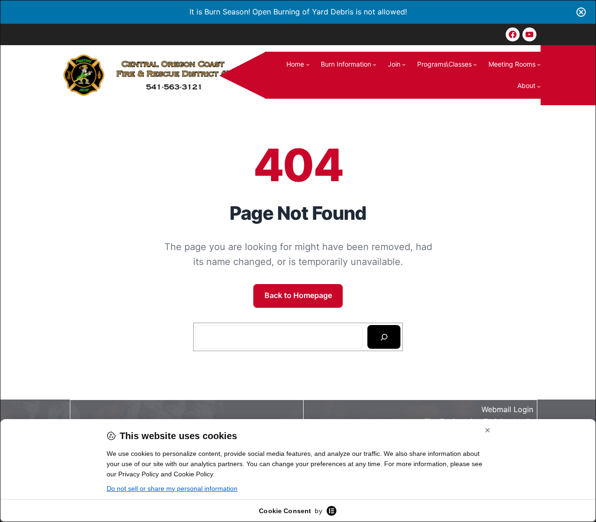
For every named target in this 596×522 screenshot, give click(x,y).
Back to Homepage (298, 295)
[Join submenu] (404, 64)
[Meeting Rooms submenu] (539, 64)
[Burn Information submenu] (374, 64)
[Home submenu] (308, 64)
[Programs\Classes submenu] (475, 64)
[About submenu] (539, 86)
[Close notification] (581, 12)
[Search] (383, 337)
